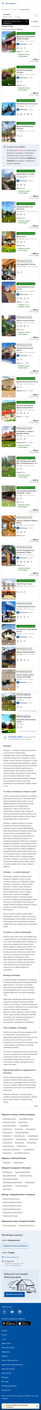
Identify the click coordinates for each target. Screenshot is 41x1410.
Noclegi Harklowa (21, 1139)
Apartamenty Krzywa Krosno (27, 381)
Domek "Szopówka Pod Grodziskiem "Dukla (25, 551)
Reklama (5, 1356)
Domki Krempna (7, 1172)
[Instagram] (19, 1311)
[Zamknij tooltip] (27, 21)
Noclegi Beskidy (18, 1162)
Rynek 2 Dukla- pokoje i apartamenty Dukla (25, 676)
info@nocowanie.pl (12, 1257)
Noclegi (14, 9)
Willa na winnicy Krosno (25, 320)
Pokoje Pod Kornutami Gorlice (25, 349)
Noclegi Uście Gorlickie (9, 1126)
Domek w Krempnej (24, 697)
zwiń (36, 1106)
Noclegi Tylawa (34, 1139)
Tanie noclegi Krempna (9, 1225)
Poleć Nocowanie (8, 1347)
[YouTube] (12, 1311)
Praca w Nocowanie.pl (10, 1360)
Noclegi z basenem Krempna (11, 1199)
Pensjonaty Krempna (21, 1186)
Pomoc (4, 1335)
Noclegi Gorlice (23, 1122)
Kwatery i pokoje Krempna (22, 1172)
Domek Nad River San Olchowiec (25, 208)
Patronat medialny (8, 1369)
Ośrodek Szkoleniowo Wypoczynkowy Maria (25, 406)
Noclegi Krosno (7, 1129)
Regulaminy (6, 1390)
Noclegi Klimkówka (8, 1146)
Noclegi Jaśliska (7, 1132)
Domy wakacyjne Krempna (10, 1179)
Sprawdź (20, 29)
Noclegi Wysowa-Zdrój (9, 1119)
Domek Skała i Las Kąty (25, 174)
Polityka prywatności (9, 1386)
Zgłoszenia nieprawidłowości (12, 1364)
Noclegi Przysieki (33, 1136)
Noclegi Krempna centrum (26, 1225)
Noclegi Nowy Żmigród (21, 1132)
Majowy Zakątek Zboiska (26, 652)
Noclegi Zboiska (31, 1143)
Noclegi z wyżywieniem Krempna (12, 1202)
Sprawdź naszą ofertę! (14, 1294)
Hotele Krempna (29, 1182)
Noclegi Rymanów (29, 1149)
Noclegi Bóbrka (24, 1126)
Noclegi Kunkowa (8, 1139)
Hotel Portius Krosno (24, 584)
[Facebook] (4, 1311)
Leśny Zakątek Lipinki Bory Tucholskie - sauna (26, 492)
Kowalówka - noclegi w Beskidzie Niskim (25, 432)
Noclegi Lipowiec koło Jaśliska (11, 1149)
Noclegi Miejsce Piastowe (22, 1153)
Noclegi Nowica (21, 1146)
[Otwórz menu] (3, 3)
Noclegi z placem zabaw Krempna (12, 1212)
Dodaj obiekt (6, 1373)
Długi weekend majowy (9, 1396)
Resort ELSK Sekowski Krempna (25, 127)
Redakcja (5, 1377)
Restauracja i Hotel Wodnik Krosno (27, 630)
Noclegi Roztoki (7, 1143)
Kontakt (4, 1330)
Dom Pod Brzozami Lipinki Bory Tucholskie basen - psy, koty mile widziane (27, 463)
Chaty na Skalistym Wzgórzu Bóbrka (27, 521)
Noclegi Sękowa (30, 1129)
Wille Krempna (7, 1189)
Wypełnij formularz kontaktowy (15, 1246)
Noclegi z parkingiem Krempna (11, 1209)
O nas (4, 1339)
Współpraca (6, 1352)
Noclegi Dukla (7, 1136)
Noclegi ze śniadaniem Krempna (12, 1206)
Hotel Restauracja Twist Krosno (25, 288)
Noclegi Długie (7, 1153)
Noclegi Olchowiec (19, 1136)
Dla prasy (5, 1381)
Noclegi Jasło (19, 1129)
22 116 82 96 (9, 1261)
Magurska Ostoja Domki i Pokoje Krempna (26, 37)
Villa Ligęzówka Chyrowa (26, 264)
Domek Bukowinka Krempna (27, 103)
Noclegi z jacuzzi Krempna (10, 1216)
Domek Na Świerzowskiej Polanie (26, 720)
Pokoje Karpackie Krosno (26, 606)
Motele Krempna (7, 1186)
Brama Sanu (21, 236)
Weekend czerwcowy (31, 1396)
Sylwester (21, 1396)
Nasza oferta (6, 1343)
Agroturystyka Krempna (9, 1176)
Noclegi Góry (6, 1162)
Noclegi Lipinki (19, 1143)
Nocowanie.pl (5, 9)
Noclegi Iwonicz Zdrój (9, 1122)
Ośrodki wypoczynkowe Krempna (12, 1182)
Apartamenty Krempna (26, 1176)
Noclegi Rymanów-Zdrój (26, 1119)
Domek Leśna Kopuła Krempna (24, 71)
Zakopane (5, 1398)
